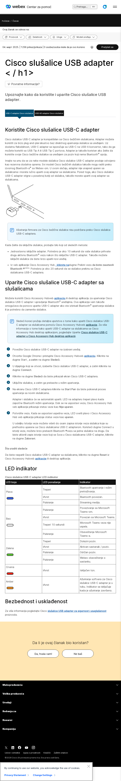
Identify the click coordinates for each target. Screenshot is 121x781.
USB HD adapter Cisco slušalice (49, 113)
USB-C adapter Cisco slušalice (19, 113)
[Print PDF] (92, 47)
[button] (105, 7)
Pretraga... (82, 6)
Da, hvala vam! (43, 653)
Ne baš (78, 653)
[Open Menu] (115, 7)
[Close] (88, 766)
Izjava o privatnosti (31, 753)
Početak (6, 21)
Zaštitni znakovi (61, 753)
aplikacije (91, 324)
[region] (46, 771)
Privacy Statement (15, 775)
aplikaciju (59, 298)
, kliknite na (62, 264)
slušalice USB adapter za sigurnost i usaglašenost (77, 610)
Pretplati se (107, 47)
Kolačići (47, 753)
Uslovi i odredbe (12, 753)
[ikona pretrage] (75, 7)
